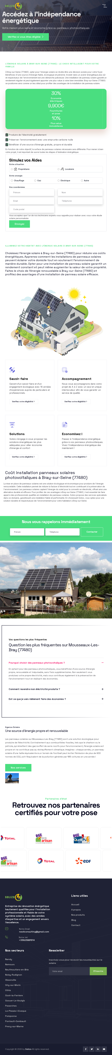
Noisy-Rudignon (13, 974)
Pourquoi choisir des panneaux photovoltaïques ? (37, 662)
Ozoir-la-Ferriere (14, 995)
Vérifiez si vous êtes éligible (24, 36)
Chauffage (19, 180)
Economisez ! (72, 434)
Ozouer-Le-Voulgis (15, 1000)
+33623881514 (27, 940)
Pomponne (11, 1016)
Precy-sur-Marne (14, 1026)
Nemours (9, 964)
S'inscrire (98, 971)
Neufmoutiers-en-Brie (17, 969)
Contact (75, 925)
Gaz (39, 180)
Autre (86, 180)
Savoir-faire (18, 379)
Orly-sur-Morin (13, 985)
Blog (73, 920)
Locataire (69, 169)
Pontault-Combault (15, 1021)
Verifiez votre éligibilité (23, 401)
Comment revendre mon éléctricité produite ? (34, 689)
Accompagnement (76, 379)
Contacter (91, 531)
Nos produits (78, 914)
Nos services (18, 767)
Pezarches (11, 1005)
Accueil (75, 904)
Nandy (8, 959)
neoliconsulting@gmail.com (34, 931)
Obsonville (10, 980)
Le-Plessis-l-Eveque (15, 1010)
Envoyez (19, 223)
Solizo (28, 1049)
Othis (8, 990)
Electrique (65, 180)
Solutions (17, 434)
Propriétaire (24, 169)
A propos (76, 909)
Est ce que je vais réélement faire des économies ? (37, 699)
